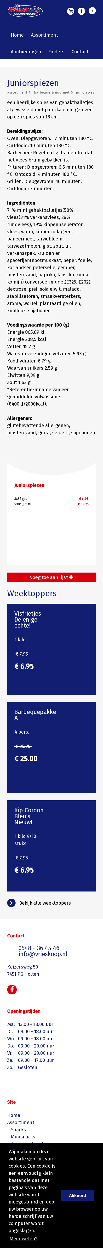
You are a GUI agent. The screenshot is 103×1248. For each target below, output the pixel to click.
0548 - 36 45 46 (92, 11)
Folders (56, 52)
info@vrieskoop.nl (42, 954)
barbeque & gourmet (51, 92)
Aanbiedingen (26, 52)
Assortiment (44, 35)
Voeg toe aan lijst (49, 577)
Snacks (18, 1129)
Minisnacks (23, 1137)
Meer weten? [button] (23, 1239)
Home (17, 35)
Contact (80, 52)
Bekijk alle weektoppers (45, 903)
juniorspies (85, 92)
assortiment (17, 92)
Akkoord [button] (77, 1195)
